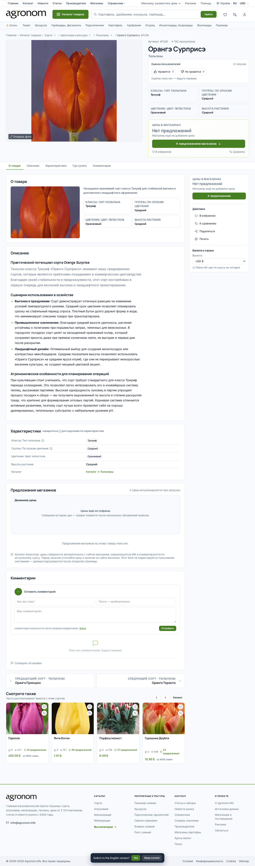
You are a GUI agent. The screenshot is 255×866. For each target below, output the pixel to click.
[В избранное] (44, 706)
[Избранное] (225, 14)
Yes (136, 857)
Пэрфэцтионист (110, 738)
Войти (83, 628)
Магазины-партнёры (188, 832)
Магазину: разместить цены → (161, 3)
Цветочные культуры (73, 35)
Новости (43, 3)
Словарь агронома (187, 820)
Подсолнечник (94, 25)
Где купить (80, 165)
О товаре (15, 165)
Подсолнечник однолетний (151, 814)
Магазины (96, 3)
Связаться (221, 830)
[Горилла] (27, 718)
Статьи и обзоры (185, 803)
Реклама (190, 3)
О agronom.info (224, 803)
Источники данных (227, 809)
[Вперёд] (165, 697)
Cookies (231, 861)
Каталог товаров (30, 35)
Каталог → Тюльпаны (99, 471)
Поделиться (207, 231)
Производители (76, 3)
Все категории (103, 826)
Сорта (48, 35)
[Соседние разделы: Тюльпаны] (111, 35)
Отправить (167, 628)
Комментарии (102, 165)
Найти (209, 14)
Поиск (178, 844)
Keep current (152, 857)
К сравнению (208, 223)
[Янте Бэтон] (73, 718)
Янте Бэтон (62, 738)
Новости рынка (184, 809)
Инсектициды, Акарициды (176, 25)
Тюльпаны (102, 35)
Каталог (28, 3)
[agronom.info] (26, 14)
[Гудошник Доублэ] (164, 718)
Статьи (57, 3)
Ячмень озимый (144, 826)
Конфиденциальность (209, 861)
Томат (26, 25)
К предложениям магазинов (196, 143)
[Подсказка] (42, 440)
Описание (33, 165)
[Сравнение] (234, 14)
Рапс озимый (142, 832)
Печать (204, 238)
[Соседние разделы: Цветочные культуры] (90, 35)
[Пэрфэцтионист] (118, 718)
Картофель (115, 25)
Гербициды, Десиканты (66, 25)
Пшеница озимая (145, 803)
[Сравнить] (44, 713)
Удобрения (134, 25)
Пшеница (222, 25)
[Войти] (244, 14)
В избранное (163, 151)
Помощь (206, 3)
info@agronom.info (23, 822)
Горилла (14, 738)
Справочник (115, 3)
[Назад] (156, 697)
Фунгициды (204, 25)
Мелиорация (102, 820)
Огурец (150, 25)
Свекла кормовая (145, 820)
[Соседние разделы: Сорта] (54, 35)
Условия (188, 861)
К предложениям (219, 195)
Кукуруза (41, 25)
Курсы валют (183, 838)
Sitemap (244, 861)
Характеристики (55, 165)
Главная (13, 3)
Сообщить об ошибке (28, 663)
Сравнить (239, 151)
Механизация (102, 814)
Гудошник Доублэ (157, 738)
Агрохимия (101, 809)
